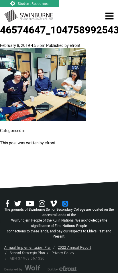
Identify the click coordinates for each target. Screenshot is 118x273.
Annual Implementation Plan (27, 247)
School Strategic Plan (27, 253)
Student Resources (33, 3)
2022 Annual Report (74, 247)
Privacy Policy (63, 253)
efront (75, 46)
